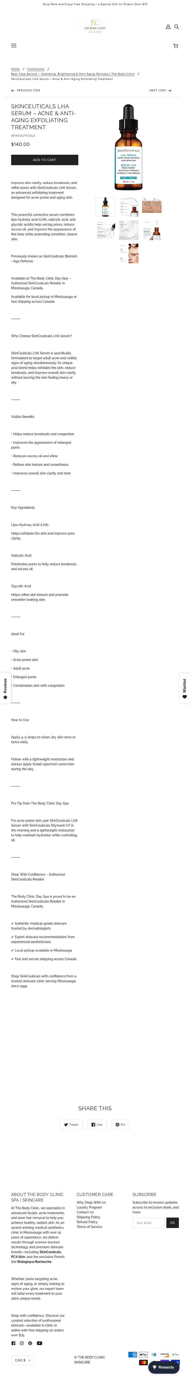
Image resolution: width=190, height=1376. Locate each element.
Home (15, 69)
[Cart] (176, 46)
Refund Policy (87, 1222)
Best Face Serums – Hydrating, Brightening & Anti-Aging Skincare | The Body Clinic (73, 74)
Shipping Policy (88, 1217)
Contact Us (85, 1212)
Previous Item (28, 90)
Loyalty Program (89, 1207)
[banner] (95, 26)
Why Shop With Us (91, 1202)
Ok (172, 1223)
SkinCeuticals (23, 135)
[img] (176, 26)
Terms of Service (89, 1227)
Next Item (158, 90)
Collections (35, 69)
